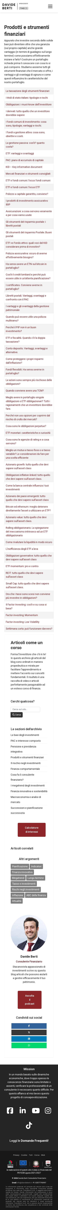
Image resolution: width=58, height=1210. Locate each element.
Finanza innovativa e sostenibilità (29, 791)
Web (43, 1155)
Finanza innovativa (22, 872)
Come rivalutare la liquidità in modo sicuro (29, 542)
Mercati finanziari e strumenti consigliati (28, 173)
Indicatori (36, 866)
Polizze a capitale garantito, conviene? (27, 193)
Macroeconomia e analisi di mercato (26, 800)
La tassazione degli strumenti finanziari (27, 90)
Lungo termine (36, 877)
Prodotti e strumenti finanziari (27, 757)
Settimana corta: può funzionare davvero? (29, 628)
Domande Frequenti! (34, 1140)
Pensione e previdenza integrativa (23, 749)
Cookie (24, 1155)
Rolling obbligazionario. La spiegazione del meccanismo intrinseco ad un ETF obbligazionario (27, 531)
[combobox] (25, 709)
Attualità (16, 901)
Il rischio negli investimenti (26, 763)
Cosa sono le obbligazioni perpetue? (26, 426)
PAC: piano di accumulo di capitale (25, 160)
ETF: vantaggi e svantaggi (20, 153)
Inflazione (17, 895)
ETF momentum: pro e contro (22, 566)
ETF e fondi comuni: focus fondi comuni (28, 180)
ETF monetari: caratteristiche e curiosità (28, 432)
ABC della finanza (36, 895)
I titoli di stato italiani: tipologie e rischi (27, 97)
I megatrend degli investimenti (28, 785)
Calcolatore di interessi (31, 829)
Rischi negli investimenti (25, 889)
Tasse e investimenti (23, 883)
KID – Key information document (24, 166)
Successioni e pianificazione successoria (27, 810)
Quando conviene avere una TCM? (25, 390)
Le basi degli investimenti (25, 735)
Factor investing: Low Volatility (22, 621)
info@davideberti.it (24, 1183)
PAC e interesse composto (26, 740)
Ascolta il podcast (29, 999)
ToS (30, 1155)
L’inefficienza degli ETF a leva (22, 548)
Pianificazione (20, 866)
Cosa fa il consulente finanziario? (22, 777)
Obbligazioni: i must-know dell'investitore (29, 104)
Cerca (18, 714)
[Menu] (50, 6)
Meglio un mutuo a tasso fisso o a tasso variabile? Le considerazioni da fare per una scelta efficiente (28, 454)
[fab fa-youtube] (35, 1109)
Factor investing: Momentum (22, 615)
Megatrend (18, 877)
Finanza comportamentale (25, 768)
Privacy (16, 1155)
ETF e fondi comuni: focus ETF (23, 187)
